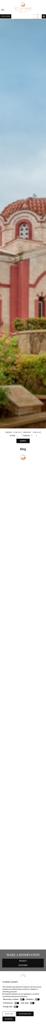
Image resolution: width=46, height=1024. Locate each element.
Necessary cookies (11, 999)
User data (24, 1003)
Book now (5, 16)
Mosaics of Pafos (23, 708)
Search (23, 441)
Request (23, 961)
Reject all (9, 1014)
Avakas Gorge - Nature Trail (23, 762)
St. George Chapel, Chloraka (23, 563)
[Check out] (36, 432)
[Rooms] (19, 435)
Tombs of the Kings (23, 501)
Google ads (7, 1007)
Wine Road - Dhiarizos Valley (23, 621)
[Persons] (34, 435)
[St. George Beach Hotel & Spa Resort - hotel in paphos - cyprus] (23, 7)
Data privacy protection (19, 996)
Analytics (30, 999)
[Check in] (17, 432)
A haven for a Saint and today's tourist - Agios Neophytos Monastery (23, 917)
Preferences (8, 1003)
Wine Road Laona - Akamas (23, 864)
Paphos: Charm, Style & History (23, 662)
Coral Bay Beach (23, 817)
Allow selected (25, 1014)
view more (7, 523)
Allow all (9, 1019)
